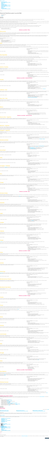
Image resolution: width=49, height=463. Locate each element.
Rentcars (8, 400)
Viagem (2, 15)
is (18, 309)
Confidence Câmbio (9, 403)
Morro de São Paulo (32, 147)
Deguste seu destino (3, 4)
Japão (2, 3)
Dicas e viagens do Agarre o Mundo (5, 2)
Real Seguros (9, 402)
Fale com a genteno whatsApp (2, 426)
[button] (0, 17)
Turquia (1, 241)
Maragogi (37, 146)
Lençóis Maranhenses (33, 148)
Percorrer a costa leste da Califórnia (32, 97)
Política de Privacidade (4, 419)
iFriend (16, 404)
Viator (9, 401)
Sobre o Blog (3, 418)
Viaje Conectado (9, 401)
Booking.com (10, 399)
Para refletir (2, 7)
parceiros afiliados (42, 396)
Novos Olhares (3, 6)
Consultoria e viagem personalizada (5, 8)
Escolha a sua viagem (4, 5)
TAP (11, 400)
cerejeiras (32, 220)
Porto (38, 359)
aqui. (5, 375)
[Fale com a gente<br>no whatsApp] (2, 424)
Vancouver (44, 88)
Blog (47, 392)
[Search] (0, 432)
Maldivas (5, 374)
